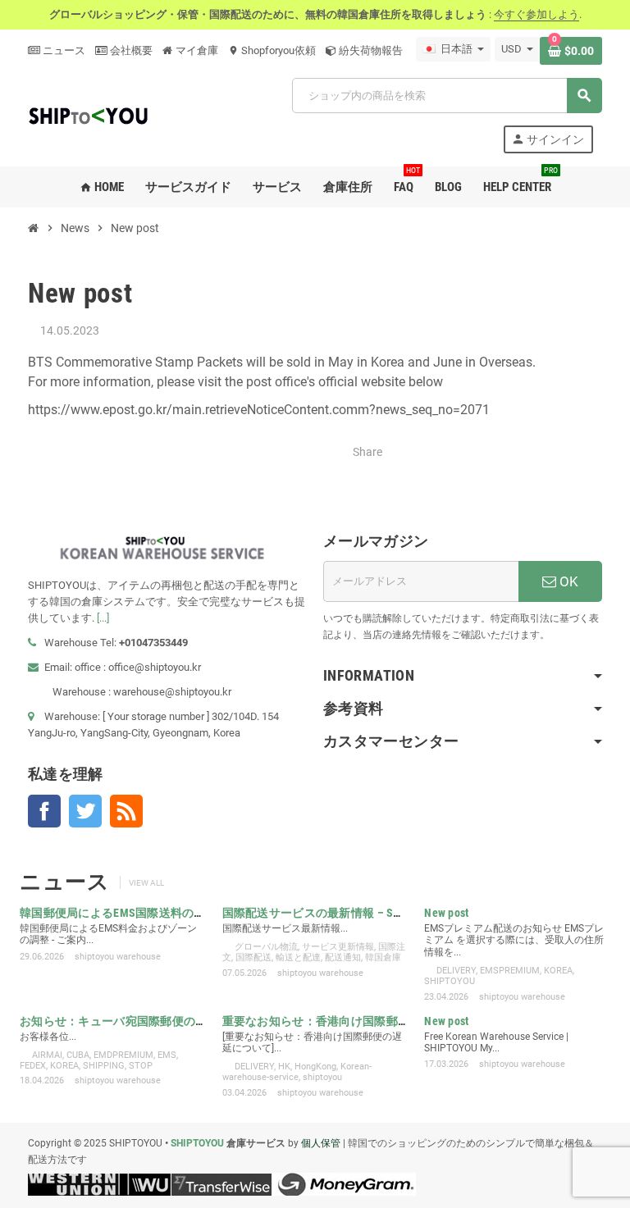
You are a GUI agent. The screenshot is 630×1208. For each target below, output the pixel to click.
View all (146, 883)
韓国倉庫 (383, 957)
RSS (126, 811)
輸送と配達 (298, 957)
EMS (167, 1055)
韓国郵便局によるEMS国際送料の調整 (118, 912)
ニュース (62, 50)
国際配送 (253, 957)
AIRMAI (47, 1055)
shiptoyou (322, 1077)
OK (567, 581)
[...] (103, 618)
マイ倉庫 (195, 50)
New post (446, 912)
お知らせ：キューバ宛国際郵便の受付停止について (154, 1021)
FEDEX (33, 1065)
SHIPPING (104, 1065)
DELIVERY (456, 970)
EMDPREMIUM (123, 1055)
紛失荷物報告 (369, 50)
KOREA (558, 970)
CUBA (77, 1055)
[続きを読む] (100, 940)
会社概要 (130, 50)
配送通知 (343, 957)
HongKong (315, 1066)
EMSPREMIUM (510, 970)
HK (284, 1066)
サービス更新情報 (338, 946)
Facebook (44, 811)
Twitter (85, 811)
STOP (141, 1065)
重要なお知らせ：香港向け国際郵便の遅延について (356, 1021)
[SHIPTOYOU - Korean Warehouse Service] (90, 114)
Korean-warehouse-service (297, 1072)
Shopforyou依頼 (272, 50)
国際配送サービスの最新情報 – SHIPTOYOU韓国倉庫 (357, 912)
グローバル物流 (266, 946)
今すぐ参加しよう (536, 14)
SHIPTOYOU (449, 981)
